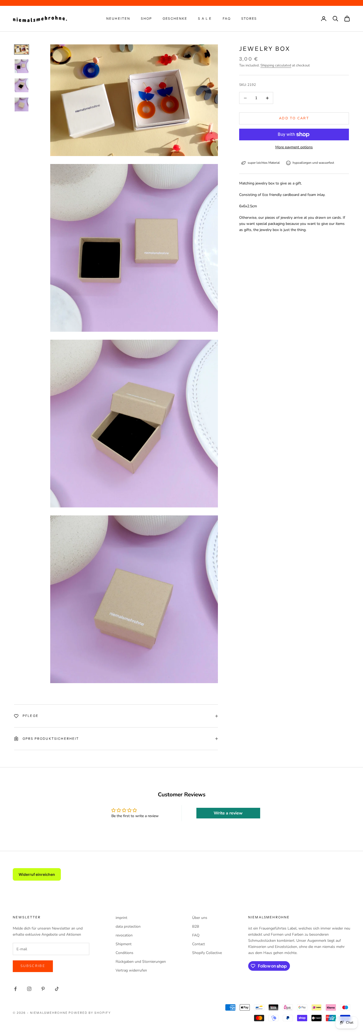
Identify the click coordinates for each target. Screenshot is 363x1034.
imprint (121, 917)
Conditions (124, 952)
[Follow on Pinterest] (43, 988)
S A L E (205, 18)
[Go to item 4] (21, 104)
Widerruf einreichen (37, 874)
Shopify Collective (207, 952)
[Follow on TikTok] (57, 988)
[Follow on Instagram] (29, 988)
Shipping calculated (275, 65)
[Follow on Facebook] (15, 988)
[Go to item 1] (21, 49)
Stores (249, 18)
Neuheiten (118, 18)
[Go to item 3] (21, 85)
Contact (198, 944)
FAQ (227, 18)
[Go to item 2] (21, 66)
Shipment (124, 944)
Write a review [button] (228, 813)
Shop (146, 18)
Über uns (199, 917)
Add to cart (294, 118)
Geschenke (175, 18)
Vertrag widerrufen (131, 970)
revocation (124, 935)
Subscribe (32, 966)
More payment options (294, 147)
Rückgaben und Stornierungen (141, 961)
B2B (195, 926)
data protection (128, 926)
